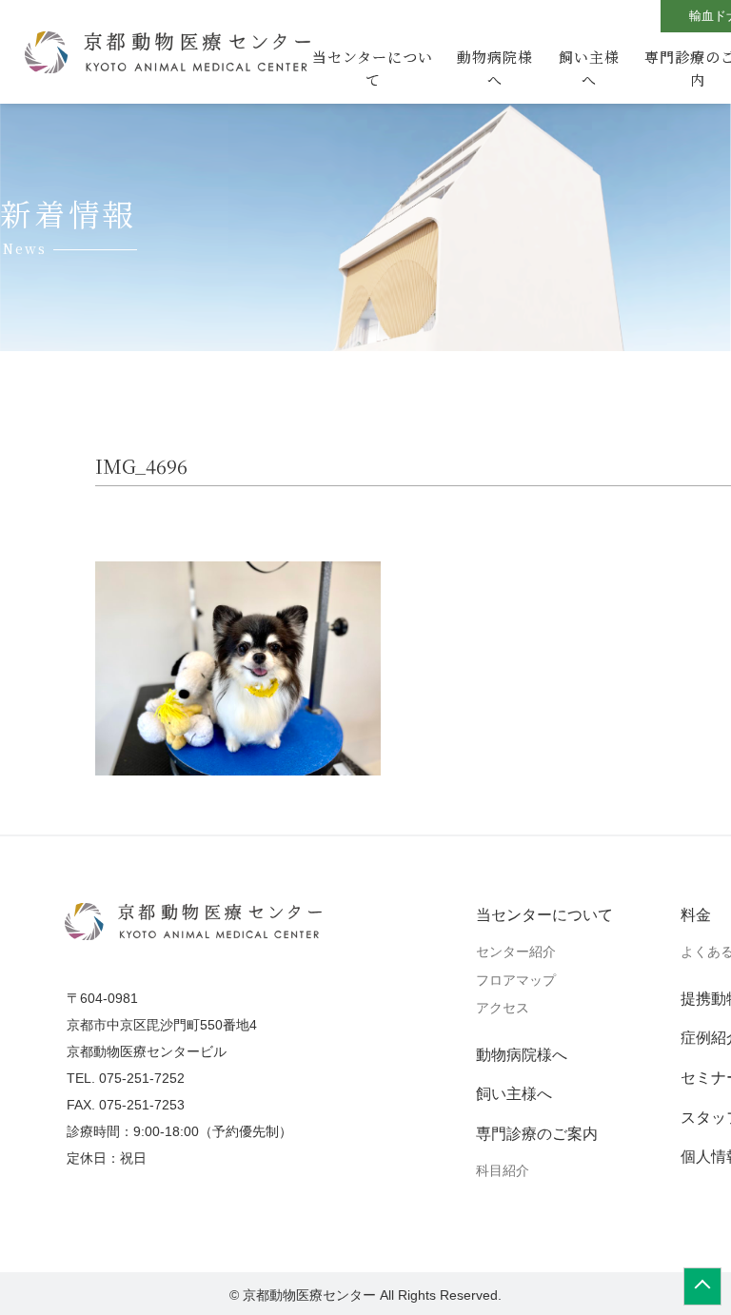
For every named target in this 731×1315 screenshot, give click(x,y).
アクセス (502, 1007)
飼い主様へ (589, 68)
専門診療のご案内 (537, 1134)
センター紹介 (516, 951)
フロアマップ (516, 980)
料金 (696, 915)
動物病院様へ (495, 68)
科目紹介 (502, 1170)
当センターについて (372, 68)
